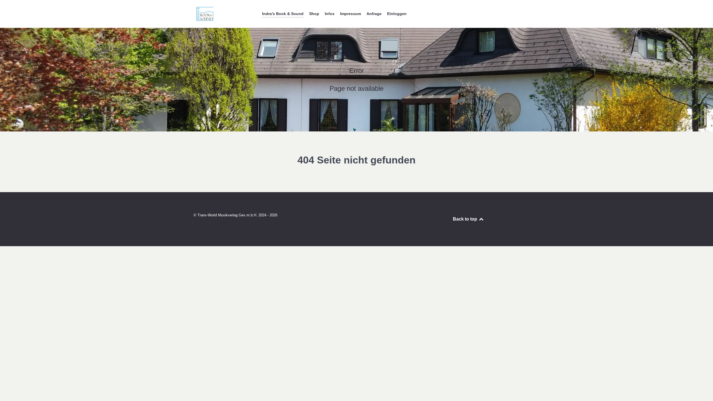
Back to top (465, 219)
